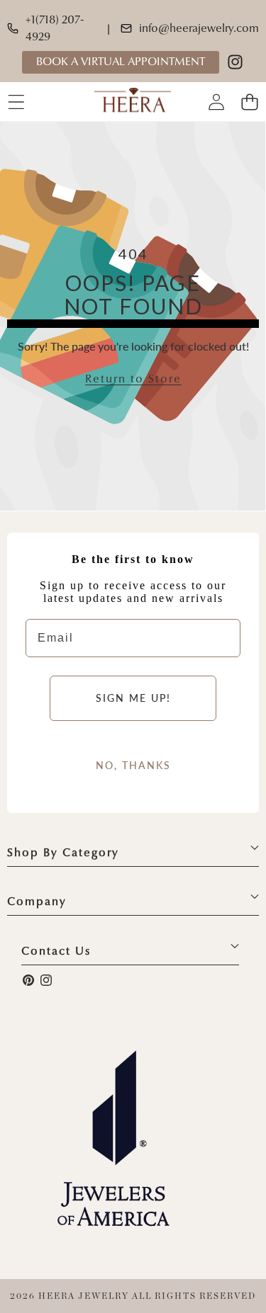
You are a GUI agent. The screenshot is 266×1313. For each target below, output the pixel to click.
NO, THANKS (133, 765)
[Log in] (216, 102)
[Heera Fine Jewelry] (133, 101)
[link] (133, 379)
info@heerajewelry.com (199, 29)
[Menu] (16, 102)
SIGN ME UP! (133, 698)
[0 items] (249, 102)
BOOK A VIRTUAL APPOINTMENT (120, 62)
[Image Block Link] (113, 1138)
